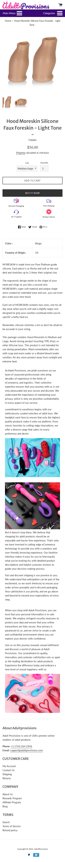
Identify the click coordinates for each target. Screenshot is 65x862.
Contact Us (8, 770)
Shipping (20, 152)
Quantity (44, 162)
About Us (7, 794)
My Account (9, 766)
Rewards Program (12, 798)
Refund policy (10, 830)
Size (27, 163)
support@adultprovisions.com (26, 750)
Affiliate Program (11, 802)
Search (6, 822)
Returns (6, 778)
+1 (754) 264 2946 (21, 746)
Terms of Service (11, 826)
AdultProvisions (41, 849)
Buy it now (32, 193)
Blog (5, 806)
